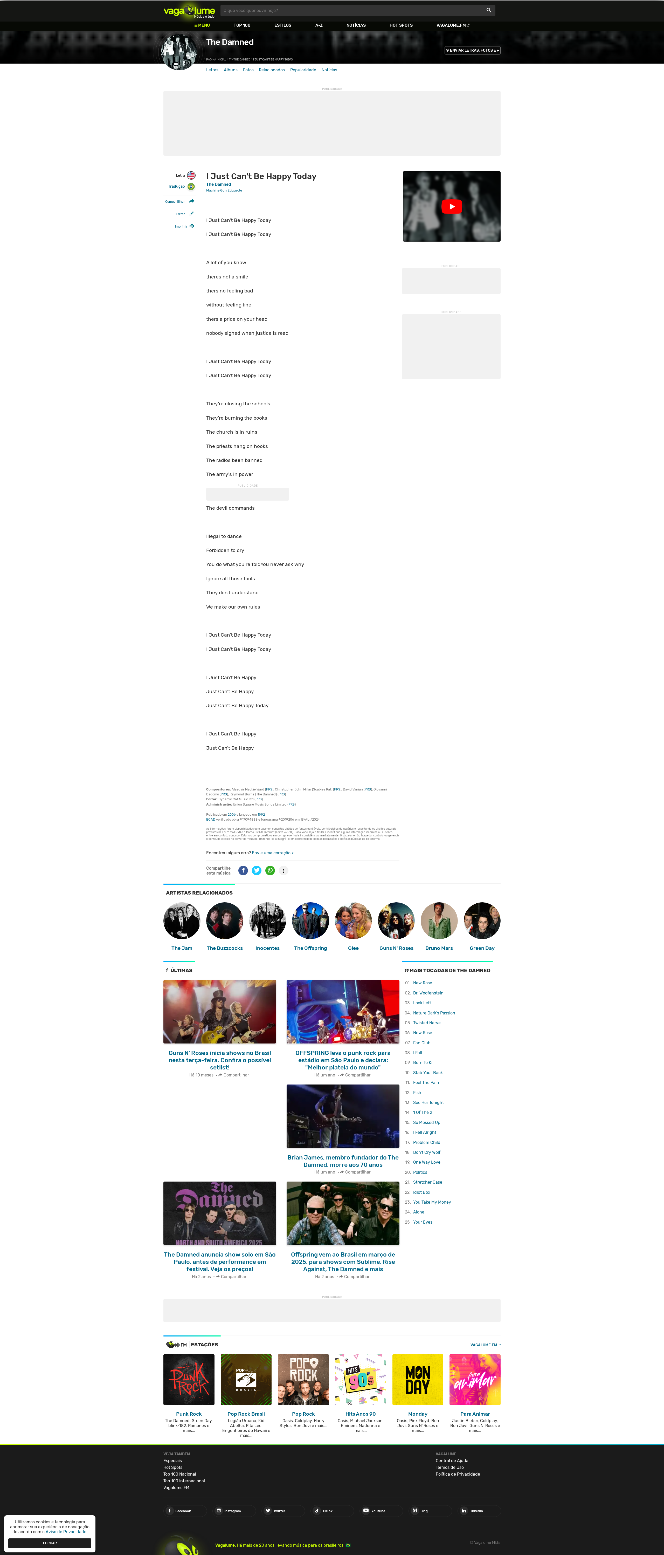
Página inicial (216, 59)
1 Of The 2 (422, 1112)
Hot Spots (401, 25)
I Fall (417, 1052)
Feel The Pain (426, 1082)
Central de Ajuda (452, 1460)
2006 (232, 814)
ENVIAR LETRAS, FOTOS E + (474, 50)
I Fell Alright (424, 1132)
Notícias (356, 25)
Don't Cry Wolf (426, 1152)
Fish (417, 1092)
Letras (212, 69)
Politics (420, 1172)
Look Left (422, 1002)
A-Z (319, 25)
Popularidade (303, 69)
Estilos (282, 25)
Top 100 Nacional (179, 1474)
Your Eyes (422, 1222)
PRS (269, 789)
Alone (418, 1212)
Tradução (176, 186)
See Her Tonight (428, 1102)
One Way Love (426, 1162)
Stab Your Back (428, 1072)
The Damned (230, 42)
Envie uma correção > (273, 852)
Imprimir (181, 226)
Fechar (50, 1543)
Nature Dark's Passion (434, 1013)
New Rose (422, 982)
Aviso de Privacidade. (66, 1531)
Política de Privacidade (458, 1474)
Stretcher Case (427, 1182)
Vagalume (189, 10)
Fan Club (422, 1042)
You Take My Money (432, 1202)
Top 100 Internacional (184, 1480)
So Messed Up (426, 1122)
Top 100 (242, 25)
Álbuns (231, 69)
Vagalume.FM (451, 25)
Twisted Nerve (427, 1022)
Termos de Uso (450, 1467)
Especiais (172, 1460)
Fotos (248, 69)
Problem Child (426, 1142)
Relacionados (272, 69)
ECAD (210, 819)
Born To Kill (423, 1062)
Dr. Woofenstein (428, 993)
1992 (261, 814)
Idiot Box (421, 1192)
